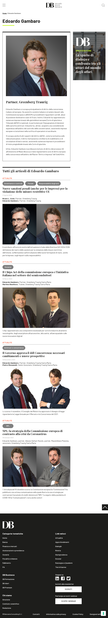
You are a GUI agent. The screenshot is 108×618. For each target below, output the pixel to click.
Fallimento (7, 563)
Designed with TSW (97, 614)
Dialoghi (58, 546)
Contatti (36, 614)
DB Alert (6, 583)
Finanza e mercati (10, 546)
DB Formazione (8, 579)
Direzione (6, 600)
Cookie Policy (78, 614)
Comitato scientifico (11, 604)
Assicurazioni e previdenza (13, 550)
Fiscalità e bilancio (10, 559)
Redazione (7, 608)
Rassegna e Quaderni (63, 563)
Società (6, 555)
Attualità (59, 538)
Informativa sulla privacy (56, 614)
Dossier (58, 559)
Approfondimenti (62, 542)
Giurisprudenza (61, 555)
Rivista (58, 550)
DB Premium (7, 588)
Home (5, 13)
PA (4, 567)
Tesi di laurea (60, 567)
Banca (5, 542)
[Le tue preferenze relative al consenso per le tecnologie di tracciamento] (103, 613)
